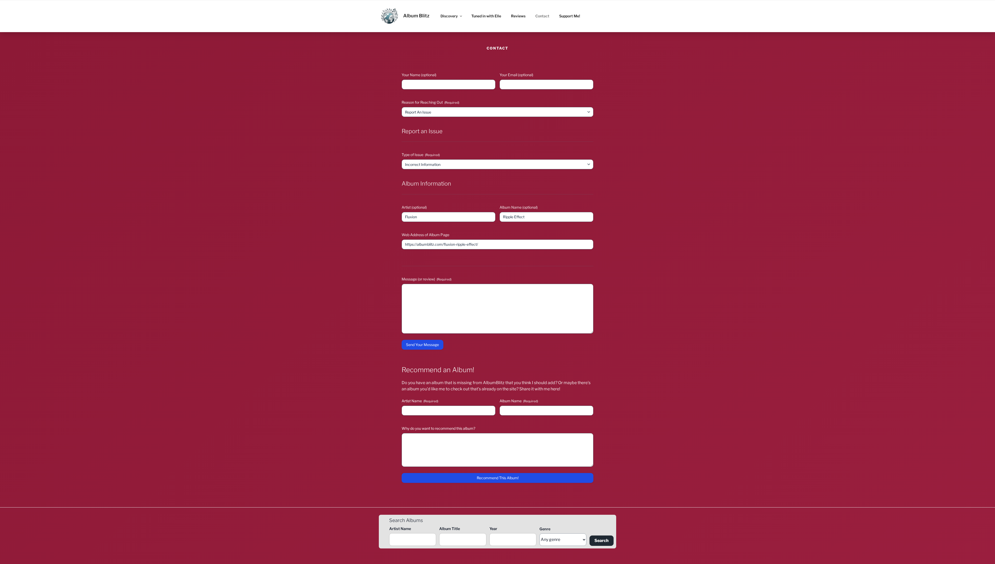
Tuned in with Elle (486, 16)
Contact (542, 16)
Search (601, 540)
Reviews (518, 16)
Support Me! (569, 16)
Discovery (449, 16)
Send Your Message (422, 344)
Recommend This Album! (497, 478)
